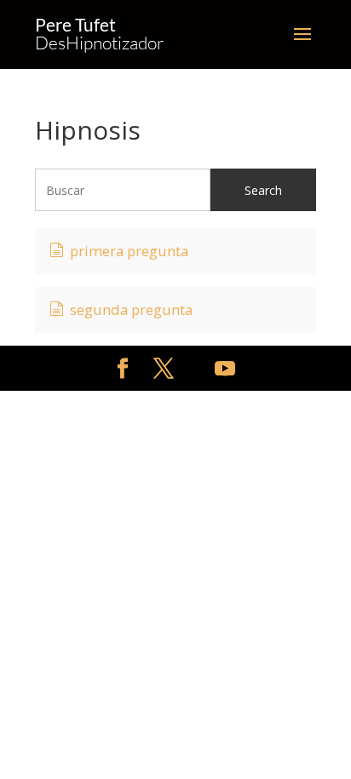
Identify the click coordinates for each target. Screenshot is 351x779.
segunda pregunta (131, 309)
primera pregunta (129, 251)
